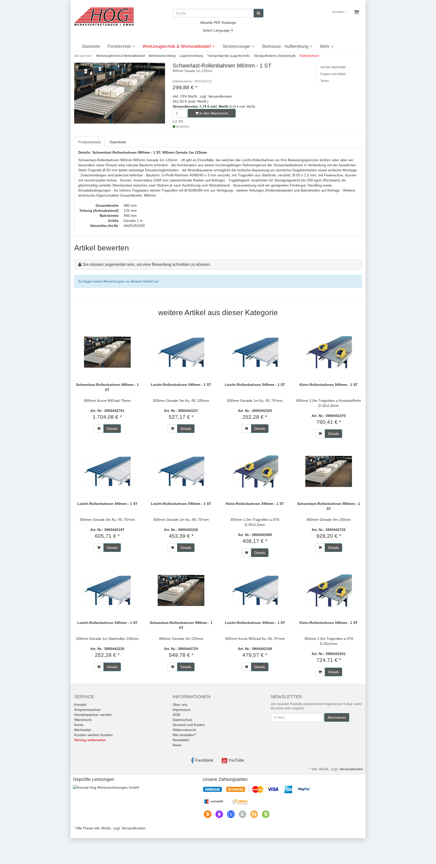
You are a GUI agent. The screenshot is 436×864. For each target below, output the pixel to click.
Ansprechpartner (87, 710)
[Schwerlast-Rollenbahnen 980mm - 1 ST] (329, 471)
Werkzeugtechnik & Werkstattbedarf (177, 46)
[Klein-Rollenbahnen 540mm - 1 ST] (329, 352)
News (177, 745)
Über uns (180, 705)
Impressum (181, 710)
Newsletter (181, 740)
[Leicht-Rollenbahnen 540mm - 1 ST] (181, 352)
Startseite (91, 46)
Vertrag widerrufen (90, 740)
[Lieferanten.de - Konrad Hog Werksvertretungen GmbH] (106, 787)
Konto (79, 725)
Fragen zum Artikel (333, 74)
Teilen (324, 81)
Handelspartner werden (93, 715)
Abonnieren (337, 717)
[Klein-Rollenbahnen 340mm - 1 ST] (255, 471)
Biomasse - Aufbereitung (286, 46)
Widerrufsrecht (184, 730)
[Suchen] (258, 13)
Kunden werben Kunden (93, 735)
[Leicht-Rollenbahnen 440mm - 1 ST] (107, 471)
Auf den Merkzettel (333, 67)
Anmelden (338, 11)
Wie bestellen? (184, 735)
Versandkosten (351, 769)
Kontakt (80, 705)
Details (112, 429)
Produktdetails (89, 142)
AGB (176, 715)
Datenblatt (118, 142)
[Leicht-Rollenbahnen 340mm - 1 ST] (255, 590)
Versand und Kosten (189, 725)
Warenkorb (83, 720)
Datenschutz (183, 720)
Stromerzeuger (237, 46)
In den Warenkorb (213, 113)
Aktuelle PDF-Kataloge (218, 22)
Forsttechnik (119, 46)
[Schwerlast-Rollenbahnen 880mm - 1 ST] (107, 352)
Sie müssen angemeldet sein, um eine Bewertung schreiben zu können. (147, 264)
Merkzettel (82, 730)
